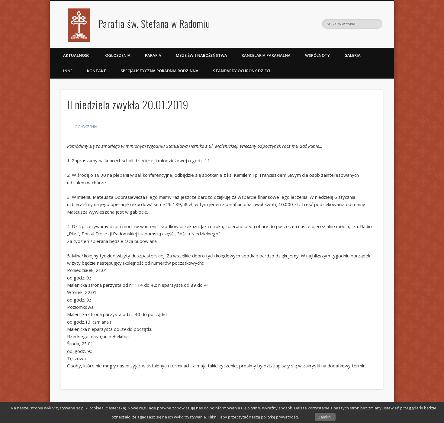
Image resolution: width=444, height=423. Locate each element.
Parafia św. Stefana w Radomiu (154, 23)
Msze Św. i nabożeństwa (201, 55)
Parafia (153, 55)
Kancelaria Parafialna (266, 55)
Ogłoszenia (117, 55)
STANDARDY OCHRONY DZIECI (242, 70)
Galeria (352, 55)
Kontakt (96, 70)
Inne (67, 70)
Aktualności (77, 55)
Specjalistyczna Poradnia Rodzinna (159, 70)
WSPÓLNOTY (317, 55)
